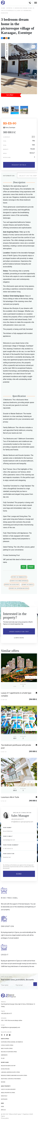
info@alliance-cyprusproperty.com (22, 822)
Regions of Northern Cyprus (9, 1051)
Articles (3, 1109)
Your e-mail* (8, 836)
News (2, 1106)
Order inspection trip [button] (19, 631)
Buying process (5, 1069)
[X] (4, 38)
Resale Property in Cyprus (8, 1092)
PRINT (31, 567)
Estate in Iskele (28, 584)
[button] (33, 46)
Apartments (4, 1055)
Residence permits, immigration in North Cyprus (14, 1075)
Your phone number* (11, 845)
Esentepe (12, 127)
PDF (23, 567)
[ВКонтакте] (2, 38)
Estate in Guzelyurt (11, 584)
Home (3, 8)
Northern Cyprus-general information (12, 1042)
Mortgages (4, 1099)
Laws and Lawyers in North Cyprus (10, 1072)
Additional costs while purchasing (11, 1078)
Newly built (4, 1095)
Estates (9, 8)
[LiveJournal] (9, 38)
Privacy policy (5, 1118)
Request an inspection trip (8, 1065)
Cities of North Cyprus (7, 1045)
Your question (8, 853)
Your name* (7, 827)
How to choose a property (8, 1089)
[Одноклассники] (6, 38)
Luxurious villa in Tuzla (10, 797)
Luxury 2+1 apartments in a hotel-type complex (16, 694)
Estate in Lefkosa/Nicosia (19, 588)
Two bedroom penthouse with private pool (16, 746)
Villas (2, 1058)
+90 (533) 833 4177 (17, 819)
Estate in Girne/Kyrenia (19, 580)
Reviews (3, 1082)
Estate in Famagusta (19, 577)
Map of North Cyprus (6, 1048)
